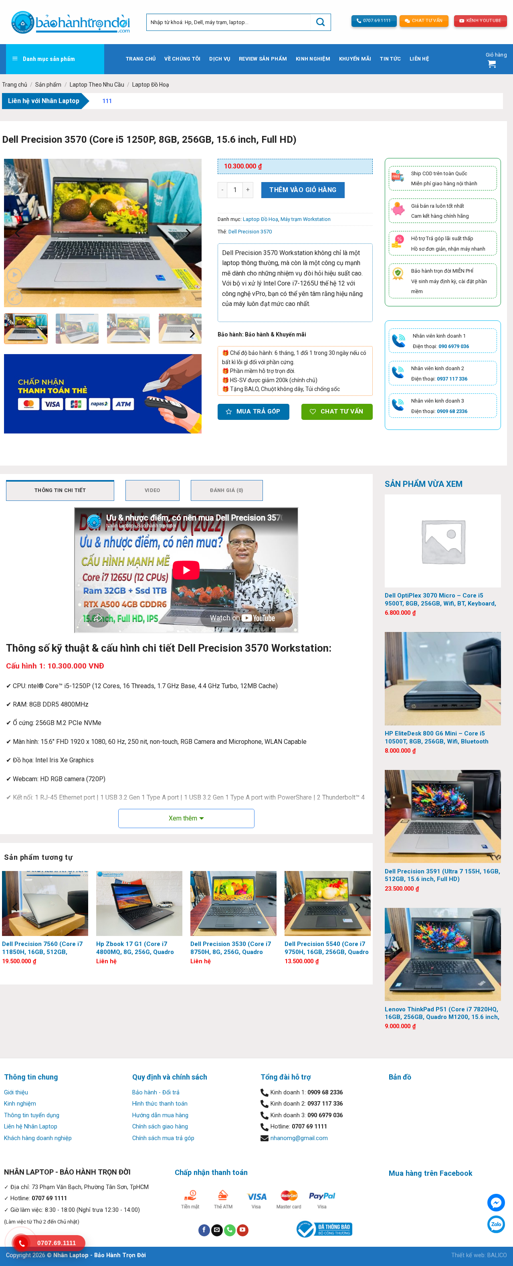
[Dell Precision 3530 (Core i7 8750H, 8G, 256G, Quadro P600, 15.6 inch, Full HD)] (233, 903)
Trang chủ (141, 59)
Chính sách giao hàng (160, 1126)
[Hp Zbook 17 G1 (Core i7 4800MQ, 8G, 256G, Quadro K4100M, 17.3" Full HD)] (139, 903)
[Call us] (230, 1230)
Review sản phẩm (263, 59)
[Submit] (321, 22)
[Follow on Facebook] (204, 1230)
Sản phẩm (48, 84)
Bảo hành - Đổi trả (156, 1092)
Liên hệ (419, 59)
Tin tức (390, 59)
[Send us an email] (217, 1230)
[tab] (60, 490)
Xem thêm (183, 818)
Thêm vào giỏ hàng (302, 190)
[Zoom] (14, 298)
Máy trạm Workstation (306, 219)
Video (152, 490)
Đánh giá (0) (227, 490)
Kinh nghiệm (313, 59)
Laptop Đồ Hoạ (150, 84)
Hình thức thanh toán (160, 1103)
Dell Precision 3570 (250, 232)
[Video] (14, 276)
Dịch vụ (219, 59)
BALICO (497, 1255)
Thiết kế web (468, 1255)
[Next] (187, 233)
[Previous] (18, 233)
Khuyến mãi (355, 59)
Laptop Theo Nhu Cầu (97, 84)
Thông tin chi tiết (60, 490)
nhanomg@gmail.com (299, 1138)
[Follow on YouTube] (242, 1230)
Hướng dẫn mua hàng (160, 1115)
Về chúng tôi (182, 59)
